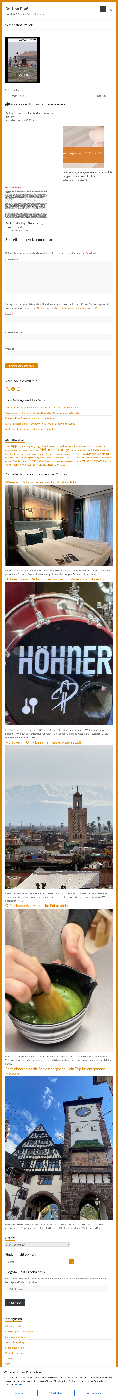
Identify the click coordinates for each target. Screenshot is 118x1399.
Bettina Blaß (16, 8)
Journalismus (46, 454)
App (14, 446)
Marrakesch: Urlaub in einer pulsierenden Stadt (43, 742)
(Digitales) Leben (14, 1326)
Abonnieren (15, 1302)
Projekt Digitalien (37, 457)
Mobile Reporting (14, 1347)
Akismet (41, 307)
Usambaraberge (54, 461)
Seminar (69, 458)
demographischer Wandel (76, 446)
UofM (8, 1363)
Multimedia (9, 457)
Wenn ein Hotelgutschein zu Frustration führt (41, 482)
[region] (59, 1383)
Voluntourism (28, 464)
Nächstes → (102, 95)
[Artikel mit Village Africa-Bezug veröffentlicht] (26, 187)
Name (9, 314)
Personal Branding (22, 457)
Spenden (17, 461)
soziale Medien (99, 458)
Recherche (48, 458)
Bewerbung (26, 447)
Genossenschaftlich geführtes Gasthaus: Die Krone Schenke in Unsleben (43, 412)
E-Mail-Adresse (14, 332)
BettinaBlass (11, 120)
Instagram (28, 454)
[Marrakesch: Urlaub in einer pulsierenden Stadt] (59, 746)
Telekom (44, 461)
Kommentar (12, 259)
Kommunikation (59, 454)
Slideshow (77, 457)
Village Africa (91, 461)
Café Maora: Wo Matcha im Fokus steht (37, 905)
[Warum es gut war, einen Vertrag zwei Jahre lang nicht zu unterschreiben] (83, 127)
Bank (19, 447)
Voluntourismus (46, 464)
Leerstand (83, 454)
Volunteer (105, 461)
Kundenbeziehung (72, 454)
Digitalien (33, 450)
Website (9, 348)
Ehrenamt (73, 450)
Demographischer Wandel (19, 1331)
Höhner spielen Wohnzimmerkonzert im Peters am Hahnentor (55, 579)
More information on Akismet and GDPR (76, 307)
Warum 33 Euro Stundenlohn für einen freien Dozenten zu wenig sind (41, 407)
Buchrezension (52, 446)
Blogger (38, 446)
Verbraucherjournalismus (71, 461)
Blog (33, 446)
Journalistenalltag (14, 1342)
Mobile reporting (98, 454)
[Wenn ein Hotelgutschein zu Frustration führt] (59, 486)
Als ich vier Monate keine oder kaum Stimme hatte (31, 428)
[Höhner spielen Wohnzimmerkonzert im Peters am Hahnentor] (59, 583)
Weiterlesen (21, 1384)
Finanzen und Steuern (16, 1336)
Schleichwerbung (59, 458)
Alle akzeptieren (95, 1393)
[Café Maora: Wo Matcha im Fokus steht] (59, 910)
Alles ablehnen (56, 1393)
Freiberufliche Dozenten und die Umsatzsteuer (30, 418)
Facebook (10, 453)
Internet (35, 454)
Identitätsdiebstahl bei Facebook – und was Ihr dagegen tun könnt (40, 423)
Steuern (25, 461)
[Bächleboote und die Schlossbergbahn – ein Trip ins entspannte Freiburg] (59, 1077)
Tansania (34, 461)
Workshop (61, 465)
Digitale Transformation (16, 450)
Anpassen (20, 1393)
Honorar (19, 454)
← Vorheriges (16, 95)
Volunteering (13, 464)
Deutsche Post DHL (99, 447)
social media (87, 457)
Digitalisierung (52, 449)
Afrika (7, 446)
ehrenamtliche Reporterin (94, 450)
